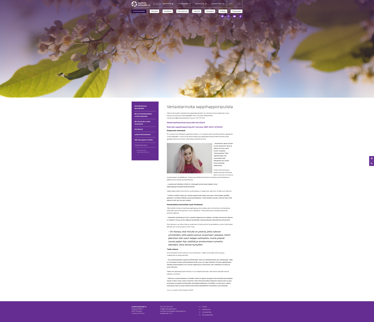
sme (160, 4)
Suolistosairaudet (139, 11)
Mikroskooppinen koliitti (144, 140)
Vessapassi (210, 11)
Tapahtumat (166, 3)
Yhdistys (223, 11)
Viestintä (197, 11)
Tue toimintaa (183, 3)
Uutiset (204, 307)
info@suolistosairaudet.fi (168, 309)
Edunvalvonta (182, 11)
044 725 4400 (168, 307)
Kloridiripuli (139, 129)
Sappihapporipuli (141, 145)
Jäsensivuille (199, 3)
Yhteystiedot (236, 11)
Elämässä (154, 11)
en (157, 4)
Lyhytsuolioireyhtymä (142, 134)
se (154, 4)
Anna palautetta (207, 315)
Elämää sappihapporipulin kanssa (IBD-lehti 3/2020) (186, 122)
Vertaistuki (168, 11)
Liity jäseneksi (216, 3)
